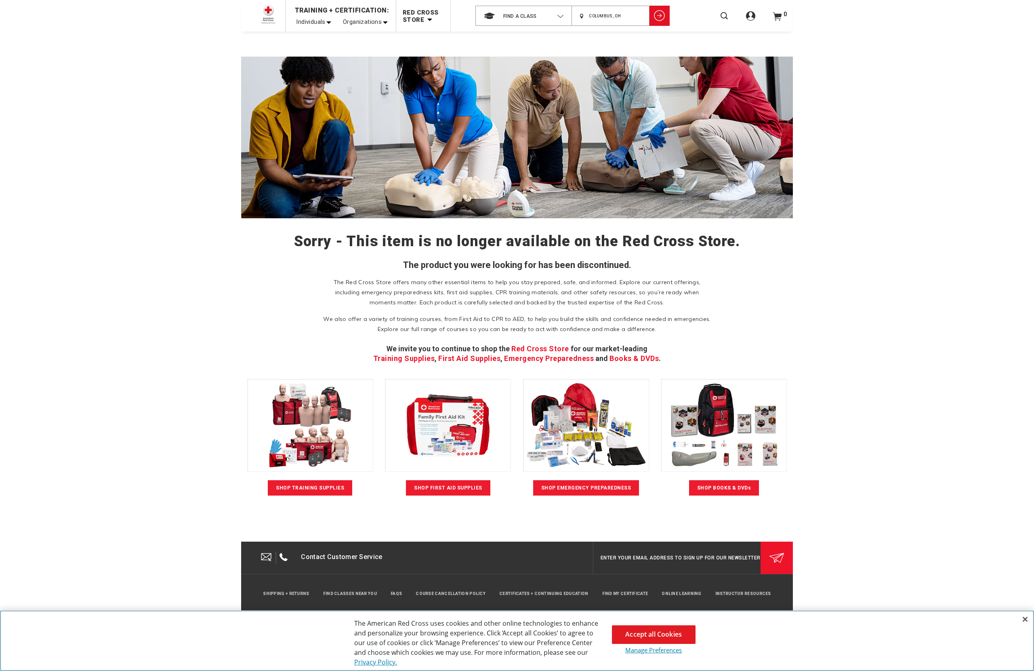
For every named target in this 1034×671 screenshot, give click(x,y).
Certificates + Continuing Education (543, 593)
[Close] (1025, 619)
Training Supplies (404, 358)
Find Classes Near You (350, 593)
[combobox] (523, 16)
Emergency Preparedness (549, 358)
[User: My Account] (750, 20)
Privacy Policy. (375, 662)
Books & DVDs (634, 358)
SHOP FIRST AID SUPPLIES (448, 488)
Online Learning (682, 593)
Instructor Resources (743, 593)
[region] (517, 640)
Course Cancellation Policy (450, 593)
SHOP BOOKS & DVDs (724, 488)
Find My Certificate (625, 593)
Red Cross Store (540, 348)
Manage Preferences (653, 650)
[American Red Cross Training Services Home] (268, 14)
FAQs (396, 593)
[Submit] (777, 558)
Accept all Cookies (653, 634)
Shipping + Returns (286, 593)
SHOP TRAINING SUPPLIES (310, 488)
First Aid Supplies (469, 358)
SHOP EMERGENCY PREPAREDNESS (586, 488)
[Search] (724, 21)
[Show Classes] (659, 16)
